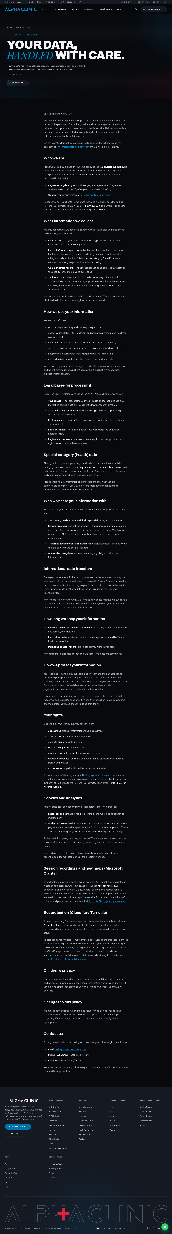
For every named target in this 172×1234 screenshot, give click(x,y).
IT (158, 2)
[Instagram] (147, 1228)
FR (147, 2)
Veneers (82, 1116)
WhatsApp (15, 1134)
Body (112, 1116)
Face (112, 1107)
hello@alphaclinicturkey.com (73, 146)
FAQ (7, 1187)
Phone (51, 1173)
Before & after (11, 1173)
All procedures (115, 1125)
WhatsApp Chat (55, 1168)
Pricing (118, 9)
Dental (74, 9)
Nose (112, 1111)
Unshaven (53, 1120)
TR (143, 2)
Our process (10, 1168)
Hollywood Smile (86, 1120)
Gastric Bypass (146, 1111)
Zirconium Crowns (86, 1125)
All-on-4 (82, 1111)
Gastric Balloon (146, 1116)
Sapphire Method (56, 1111)
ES (154, 2)
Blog (7, 1182)
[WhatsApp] (136, 9)
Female (52, 1130)
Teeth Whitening (86, 1130)
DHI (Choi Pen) (54, 1107)
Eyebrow (52, 1134)
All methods (54, 1139)
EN (139, 2)
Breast (112, 1120)
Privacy (52, 1177)
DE (150, 2)
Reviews (8, 1177)
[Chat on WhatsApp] (164, 1226)
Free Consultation (152, 9)
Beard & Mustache (56, 1125)
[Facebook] (153, 1228)
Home (10, 27)
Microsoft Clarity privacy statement (106, 901)
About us (8, 1164)
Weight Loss (105, 9)
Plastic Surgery (89, 9)
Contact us (17, 83)
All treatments (85, 1134)
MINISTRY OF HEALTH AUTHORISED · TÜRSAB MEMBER (54, 1228)
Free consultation (56, 1164)
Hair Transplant (60, 9)
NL (161, 2)
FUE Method (54, 1116)
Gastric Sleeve (146, 1107)
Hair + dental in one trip (58, 1148)
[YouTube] (159, 1228)
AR (165, 2)
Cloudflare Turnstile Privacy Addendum (65, 959)
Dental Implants (85, 1107)
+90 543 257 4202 (127, 2)
